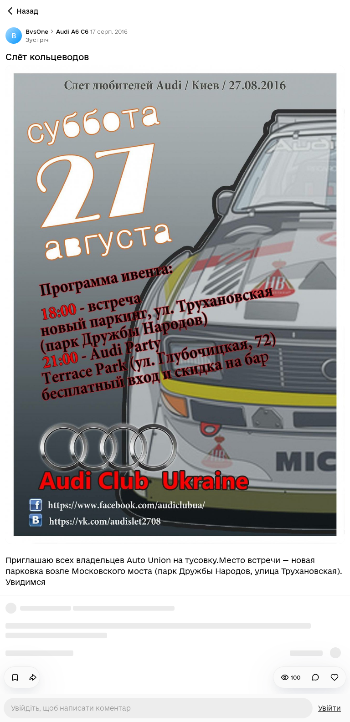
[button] (37, 40)
